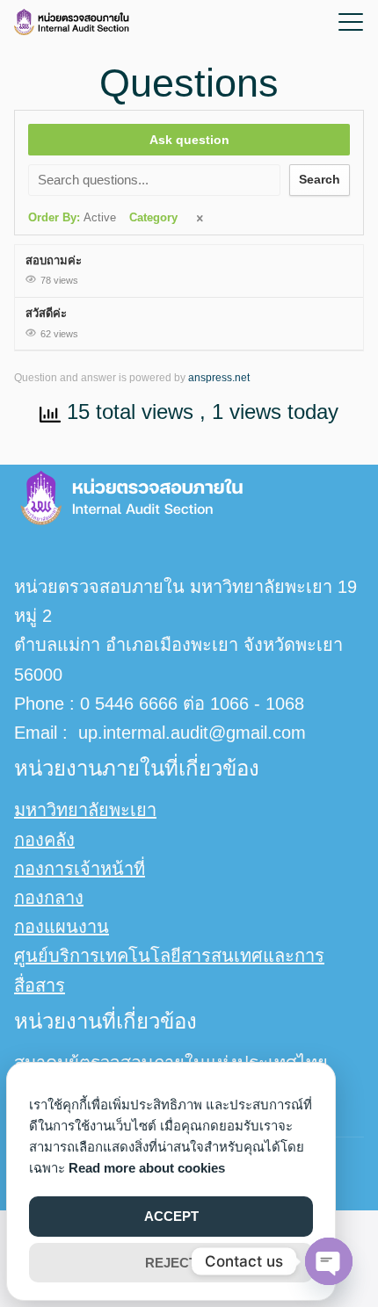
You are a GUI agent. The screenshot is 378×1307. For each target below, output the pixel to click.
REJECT (171, 1262)
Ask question (189, 140)
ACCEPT (171, 1216)
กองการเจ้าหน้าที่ (79, 868)
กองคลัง (44, 839)
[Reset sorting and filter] (201, 219)
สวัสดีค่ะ (46, 313)
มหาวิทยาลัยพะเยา (85, 810)
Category (153, 217)
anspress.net (219, 378)
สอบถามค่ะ (53, 260)
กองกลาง (49, 897)
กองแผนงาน (61, 926)
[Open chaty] (329, 1261)
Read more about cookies (147, 1167)
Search (319, 179)
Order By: (72, 217)
